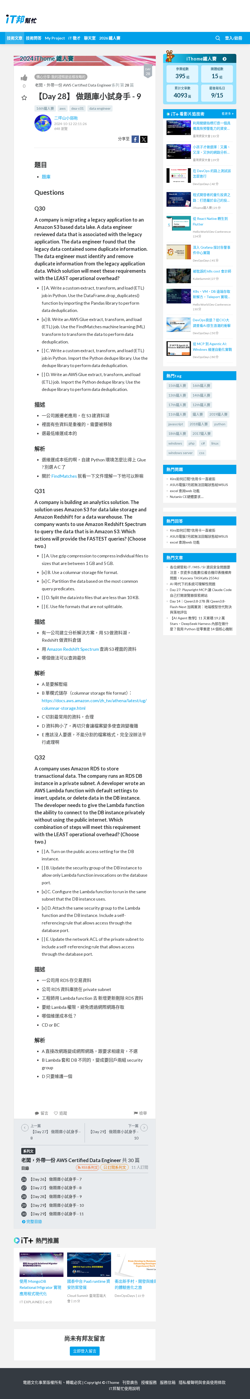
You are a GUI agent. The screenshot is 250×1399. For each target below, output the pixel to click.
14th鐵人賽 (201, 395)
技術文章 (14, 38)
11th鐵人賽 (177, 414)
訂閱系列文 (117, 1167)
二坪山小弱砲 (66, 118)
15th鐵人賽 (177, 385)
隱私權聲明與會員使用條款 (202, 1382)
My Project (55, 38)
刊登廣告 (130, 1382)
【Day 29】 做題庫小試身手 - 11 (56, 1213)
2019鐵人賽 (218, 414)
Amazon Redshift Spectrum (73, 649)
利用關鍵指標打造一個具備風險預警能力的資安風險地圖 (211, 126)
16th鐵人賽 (45, 108)
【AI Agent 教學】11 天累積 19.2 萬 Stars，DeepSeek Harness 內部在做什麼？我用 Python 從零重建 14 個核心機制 (201, 623)
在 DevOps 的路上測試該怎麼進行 (212, 173)
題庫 (46, 176)
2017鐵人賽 (202, 433)
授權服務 (149, 1382)
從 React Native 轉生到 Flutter (210, 221)
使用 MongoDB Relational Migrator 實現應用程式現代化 (40, 1287)
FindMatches (64, 476)
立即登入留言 (84, 1351)
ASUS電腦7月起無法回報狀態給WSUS (199, 485)
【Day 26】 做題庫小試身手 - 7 (55, 1179)
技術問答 (34, 38)
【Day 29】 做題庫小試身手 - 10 (56, 1205)
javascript (175, 424)
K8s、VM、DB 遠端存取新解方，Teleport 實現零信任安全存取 (212, 294)
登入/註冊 (233, 38)
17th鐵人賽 (177, 405)
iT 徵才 (74, 38)
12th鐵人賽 (201, 405)
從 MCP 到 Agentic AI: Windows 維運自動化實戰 (212, 346)
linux (215, 443)
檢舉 (143, 1113)
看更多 (226, 114)
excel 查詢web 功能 (185, 491)
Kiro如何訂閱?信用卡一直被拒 (192, 479)
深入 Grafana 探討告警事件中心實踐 (211, 250)
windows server (180, 453)
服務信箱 (168, 1382)
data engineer (100, 108)
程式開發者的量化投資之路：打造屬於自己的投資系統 (211, 198)
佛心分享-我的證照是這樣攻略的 (60, 77)
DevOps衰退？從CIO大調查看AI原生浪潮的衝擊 (212, 322)
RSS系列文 (90, 1167)
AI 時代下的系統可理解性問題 (192, 584)
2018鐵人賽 (199, 424)
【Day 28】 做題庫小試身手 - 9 (55, 1196)
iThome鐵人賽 (202, 58)
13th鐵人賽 (177, 395)
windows (175, 443)
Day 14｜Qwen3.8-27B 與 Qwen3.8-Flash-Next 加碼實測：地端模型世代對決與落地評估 (201, 606)
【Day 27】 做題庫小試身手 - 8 (55, 1187)
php (192, 443)
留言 (44, 1113)
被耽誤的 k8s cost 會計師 (212, 271)
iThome (112, 1382)
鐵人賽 (198, 414)
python (219, 424)
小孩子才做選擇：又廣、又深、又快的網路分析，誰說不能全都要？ (211, 150)
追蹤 (63, 1113)
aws (63, 108)
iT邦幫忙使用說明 (124, 1388)
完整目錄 (34, 1221)
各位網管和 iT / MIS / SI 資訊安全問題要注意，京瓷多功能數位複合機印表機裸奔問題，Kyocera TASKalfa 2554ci (200, 572)
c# (203, 443)
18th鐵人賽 (177, 433)
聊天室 (90, 38)
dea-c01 (77, 108)
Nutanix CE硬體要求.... (187, 497)
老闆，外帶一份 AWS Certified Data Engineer (73, 85)
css (201, 453)
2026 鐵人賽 (109, 38)
